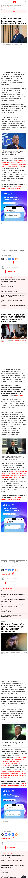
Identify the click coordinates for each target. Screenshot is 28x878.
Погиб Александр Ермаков (8, 591)
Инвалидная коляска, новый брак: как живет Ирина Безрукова (13, 871)
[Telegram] (9, 258)
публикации (19, 395)
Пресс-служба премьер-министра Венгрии (13, 341)
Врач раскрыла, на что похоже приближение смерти (13, 306)
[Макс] (6, 258)
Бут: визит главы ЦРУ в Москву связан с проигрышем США (12, 615)
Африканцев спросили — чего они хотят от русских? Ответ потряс (12, 285)
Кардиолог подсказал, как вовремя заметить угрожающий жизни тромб (13, 280)
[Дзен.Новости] (2, 258)
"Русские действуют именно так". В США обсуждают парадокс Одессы (12, 290)
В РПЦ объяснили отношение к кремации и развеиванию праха (12, 295)
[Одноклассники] (16, 258)
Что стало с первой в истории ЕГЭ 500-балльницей (11, 301)
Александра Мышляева (7, 223)
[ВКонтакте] (12, 258)
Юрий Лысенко (6, 535)
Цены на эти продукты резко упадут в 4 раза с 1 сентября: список (13, 600)
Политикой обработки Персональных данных (10, 6)
